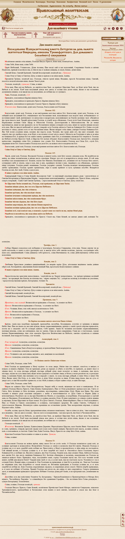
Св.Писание (43, 5)
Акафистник (72, 1)
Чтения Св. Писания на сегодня (113, 59)
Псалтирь (51, 1)
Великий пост (85, 1)
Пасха (95, 1)
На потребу (68, 5)
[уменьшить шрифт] (122, 517)
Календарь (40, 1)
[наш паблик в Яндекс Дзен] (113, 28)
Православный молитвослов (62, 11)
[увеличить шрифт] (122, 524)
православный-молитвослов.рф (62, 527)
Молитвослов (28, 1)
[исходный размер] (122, 521)
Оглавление (50, 59)
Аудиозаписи (55, 5)
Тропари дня (113, 44)
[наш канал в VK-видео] (117, 28)
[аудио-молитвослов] (105, 28)
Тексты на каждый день (14, 28)
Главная (17, 1)
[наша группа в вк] (109, 28)
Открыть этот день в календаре (113, 54)
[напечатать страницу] (122, 28)
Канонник (61, 1)
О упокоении (105, 1)
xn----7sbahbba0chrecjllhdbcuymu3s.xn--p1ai (66, 537)
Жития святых (81, 5)
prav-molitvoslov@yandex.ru (65, 532)
